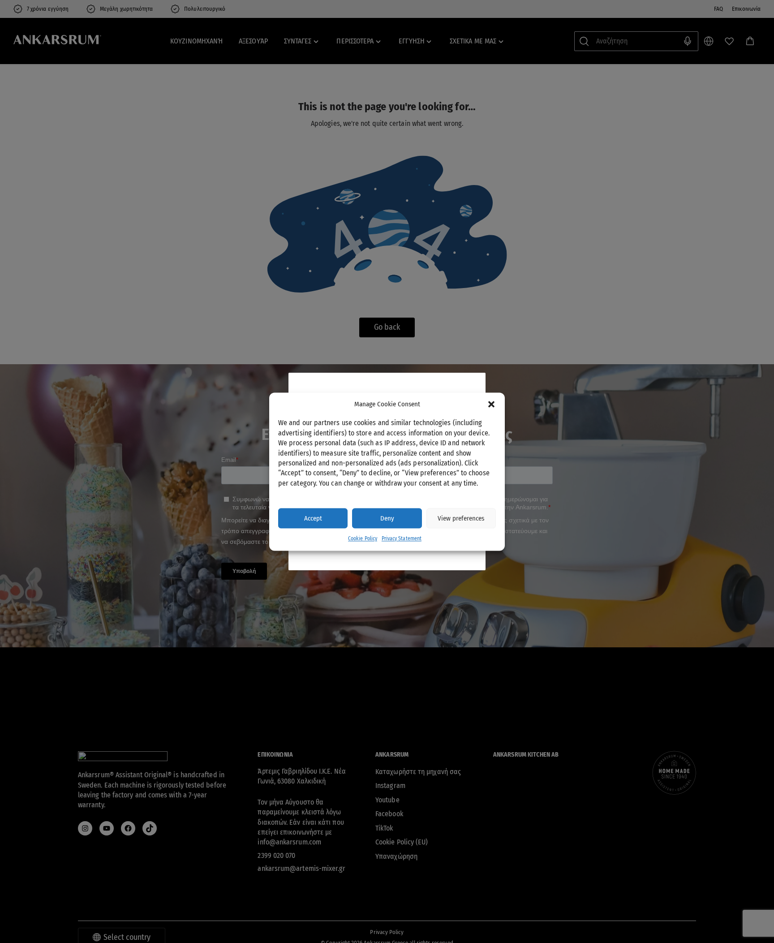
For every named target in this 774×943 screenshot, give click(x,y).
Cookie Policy (362, 539)
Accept (313, 518)
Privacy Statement (401, 539)
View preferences (461, 518)
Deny (387, 518)
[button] (491, 404)
